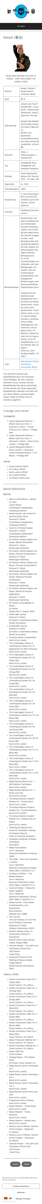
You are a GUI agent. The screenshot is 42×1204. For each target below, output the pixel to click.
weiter (26, 1164)
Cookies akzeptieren (21, 1186)
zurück (15, 1164)
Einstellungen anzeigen (21, 1199)
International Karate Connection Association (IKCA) (30, 364)
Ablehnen (21, 1192)
